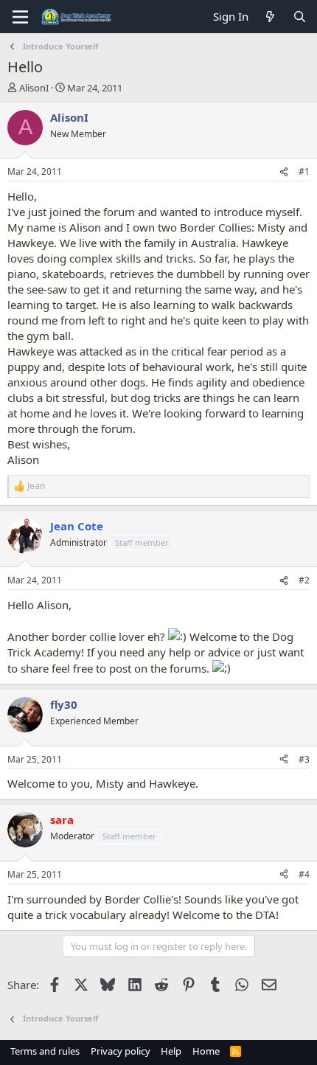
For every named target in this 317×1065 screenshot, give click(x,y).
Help (171, 1051)
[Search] (299, 16)
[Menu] (20, 17)
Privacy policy (120, 1051)
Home (206, 1051)
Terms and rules (45, 1051)
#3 (304, 759)
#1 (304, 171)
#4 (304, 874)
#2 (304, 580)
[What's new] (270, 16)
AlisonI (34, 87)
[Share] (283, 172)
